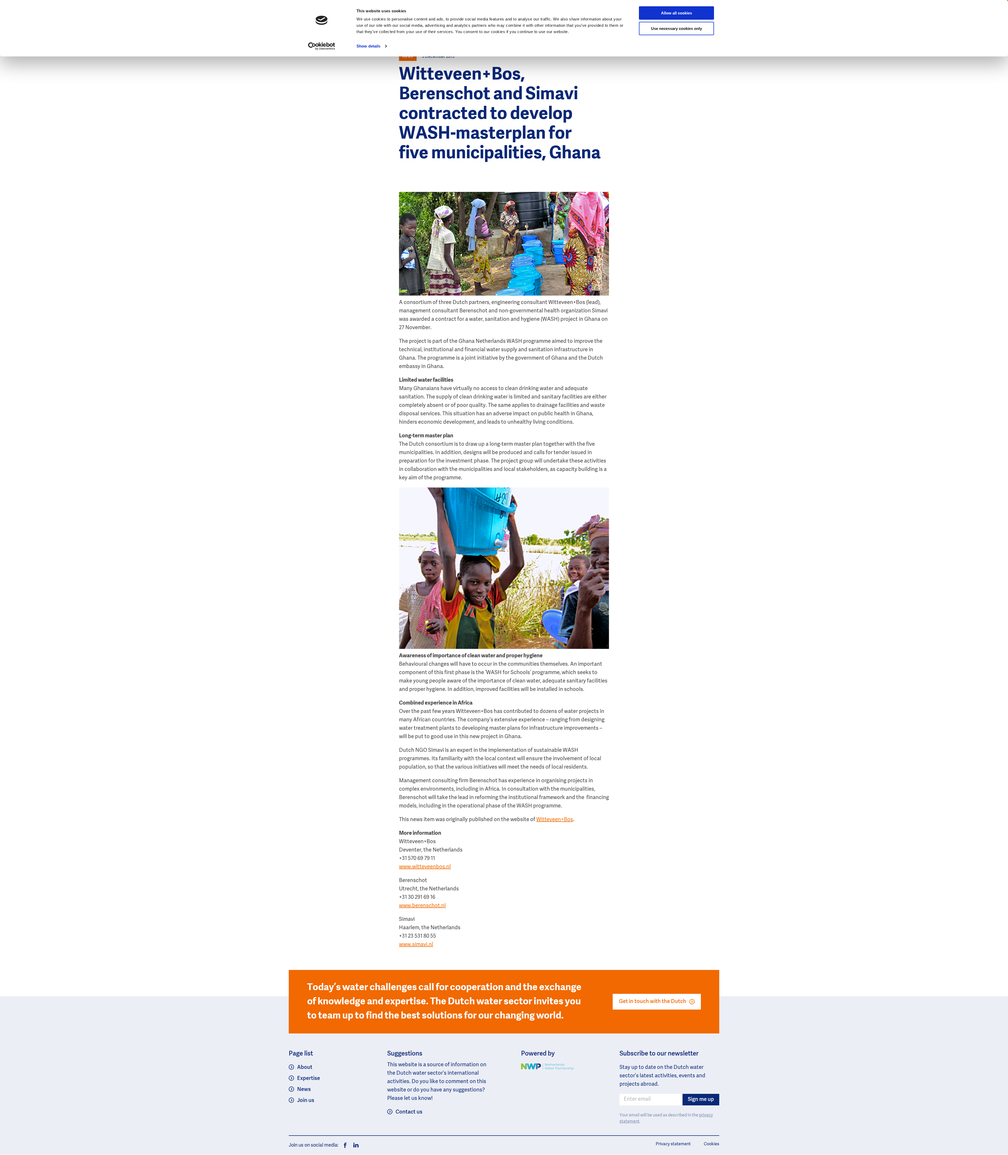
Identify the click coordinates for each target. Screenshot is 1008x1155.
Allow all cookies (676, 13)
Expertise (308, 1078)
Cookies (711, 1144)
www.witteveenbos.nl (425, 867)
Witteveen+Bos (554, 819)
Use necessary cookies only (676, 28)
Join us (305, 1100)
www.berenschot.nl (422, 906)
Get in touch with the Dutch (652, 1001)
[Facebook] (345, 1145)
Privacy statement (673, 1144)
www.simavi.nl (416, 944)
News (304, 1089)
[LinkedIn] (354, 1145)
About (304, 1067)
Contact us (409, 1112)
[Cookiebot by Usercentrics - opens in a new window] (322, 46)
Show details (368, 46)
